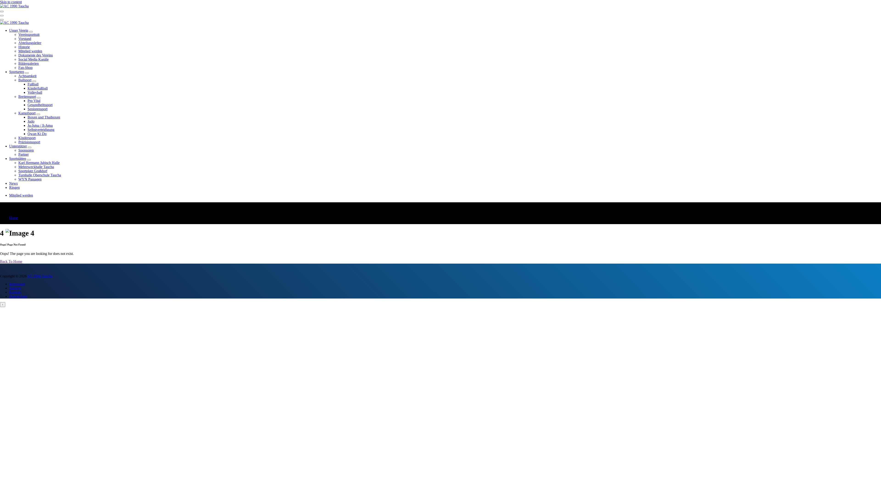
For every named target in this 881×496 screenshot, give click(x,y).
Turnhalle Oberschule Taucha (39, 175)
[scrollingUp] (2, 304)
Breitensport (27, 97)
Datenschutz (18, 296)
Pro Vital (34, 101)
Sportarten (16, 72)
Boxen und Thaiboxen (44, 117)
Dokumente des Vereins (35, 55)
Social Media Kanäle (33, 59)
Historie (24, 47)
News (13, 183)
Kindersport (27, 138)
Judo (31, 121)
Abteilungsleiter (29, 43)
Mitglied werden (30, 51)
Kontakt (15, 292)
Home (13, 218)
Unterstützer (18, 146)
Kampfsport (27, 113)
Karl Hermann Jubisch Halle (39, 163)
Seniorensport (37, 109)
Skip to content (11, 2)
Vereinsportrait (28, 35)
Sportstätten (17, 159)
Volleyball (35, 92)
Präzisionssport (29, 142)
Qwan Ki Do (37, 134)
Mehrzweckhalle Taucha (36, 167)
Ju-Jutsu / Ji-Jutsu (40, 125)
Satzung (15, 288)
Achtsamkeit (27, 76)
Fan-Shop (25, 68)
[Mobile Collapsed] (31, 31)
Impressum (17, 284)
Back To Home (11, 261)
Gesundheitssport (40, 105)
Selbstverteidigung (41, 130)
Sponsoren (26, 150)
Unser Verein (18, 30)
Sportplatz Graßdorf (32, 171)
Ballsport (24, 80)
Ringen (14, 187)
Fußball (33, 84)
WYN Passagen (30, 179)
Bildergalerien (28, 63)
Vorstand (24, 39)
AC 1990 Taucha (39, 276)
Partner (23, 154)
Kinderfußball (38, 88)
